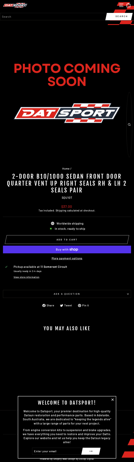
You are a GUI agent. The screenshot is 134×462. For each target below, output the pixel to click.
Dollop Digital (86, 458)
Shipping (61, 210)
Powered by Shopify (51, 458)
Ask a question (67, 293)
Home (66, 168)
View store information (26, 277)
